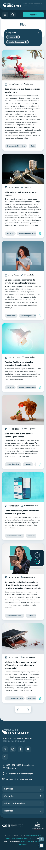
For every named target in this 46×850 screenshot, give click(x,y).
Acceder (33, 15)
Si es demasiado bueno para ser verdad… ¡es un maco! (19, 435)
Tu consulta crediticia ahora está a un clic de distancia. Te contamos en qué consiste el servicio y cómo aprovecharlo (23, 585)
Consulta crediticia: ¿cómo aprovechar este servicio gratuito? (22, 512)
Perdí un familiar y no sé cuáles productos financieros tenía (19, 364)
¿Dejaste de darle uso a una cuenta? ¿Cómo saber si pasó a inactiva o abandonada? (21, 665)
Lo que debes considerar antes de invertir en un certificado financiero (21, 281)
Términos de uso (26, 841)
